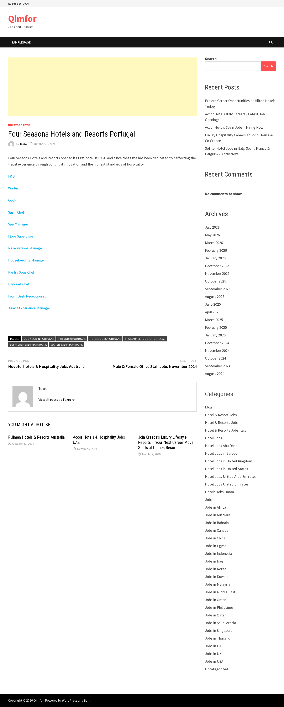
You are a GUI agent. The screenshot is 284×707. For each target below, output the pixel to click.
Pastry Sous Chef (21, 272)
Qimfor (22, 18)
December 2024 (217, 342)
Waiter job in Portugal (67, 344)
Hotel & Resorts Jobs (221, 422)
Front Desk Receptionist (27, 296)
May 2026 (212, 235)
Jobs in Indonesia (218, 553)
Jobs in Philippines (219, 607)
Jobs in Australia (218, 515)
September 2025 (217, 288)
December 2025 (217, 265)
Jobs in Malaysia (217, 584)
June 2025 (213, 304)
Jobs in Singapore (218, 630)
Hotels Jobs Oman (219, 491)
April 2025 (212, 312)
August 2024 (214, 373)
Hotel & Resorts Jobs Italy (225, 430)
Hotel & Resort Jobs (221, 414)
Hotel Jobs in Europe (221, 453)
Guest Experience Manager (29, 308)
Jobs (208, 499)
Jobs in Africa (215, 507)
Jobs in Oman (215, 599)
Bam (87, 700)
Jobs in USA (214, 661)
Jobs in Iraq (214, 561)
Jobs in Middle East (220, 592)
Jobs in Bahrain (217, 522)
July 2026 (212, 227)
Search (211, 58)
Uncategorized (19, 125)
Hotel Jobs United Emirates (226, 484)
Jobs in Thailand (217, 638)
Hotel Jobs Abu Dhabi (221, 445)
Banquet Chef (19, 284)
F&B (11, 176)
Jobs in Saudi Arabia (220, 622)
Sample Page (21, 42)
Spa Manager (18, 224)
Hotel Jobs (213, 438)
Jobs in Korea (215, 568)
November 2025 (217, 273)
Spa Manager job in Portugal (145, 339)
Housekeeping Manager (26, 260)
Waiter (13, 188)
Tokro (23, 144)
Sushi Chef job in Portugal (28, 344)
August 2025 (214, 296)
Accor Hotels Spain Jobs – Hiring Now (234, 127)
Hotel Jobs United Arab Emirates (230, 476)
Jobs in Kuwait (216, 576)
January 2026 (215, 258)
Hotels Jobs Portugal (105, 339)
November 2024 (217, 350)
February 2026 (216, 250)
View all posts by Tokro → (56, 399)
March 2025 (214, 319)
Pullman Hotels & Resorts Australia (36, 437)
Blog (208, 407)
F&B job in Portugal (72, 339)
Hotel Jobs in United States (226, 468)
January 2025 (215, 335)
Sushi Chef (16, 212)
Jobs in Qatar (215, 615)
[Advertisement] (102, 86)
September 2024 (217, 365)
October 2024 (215, 358)
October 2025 (215, 281)
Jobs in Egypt (215, 545)
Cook (12, 200)
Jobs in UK (213, 653)
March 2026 (214, 242)
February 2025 (216, 327)
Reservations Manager (25, 248)
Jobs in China (215, 538)
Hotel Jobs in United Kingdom (228, 461)
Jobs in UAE (214, 646)
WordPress (69, 700)
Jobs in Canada (216, 530)
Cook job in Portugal (39, 339)
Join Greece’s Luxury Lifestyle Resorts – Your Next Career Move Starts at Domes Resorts (166, 442)
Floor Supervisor (20, 236)
